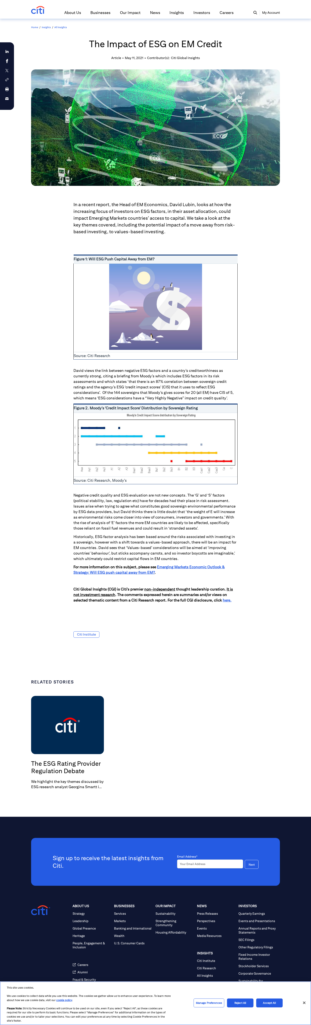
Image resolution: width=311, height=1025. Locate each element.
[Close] (304, 1002)
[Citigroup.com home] (40, 910)
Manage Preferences (209, 1002)
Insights (46, 27)
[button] (72, 14)
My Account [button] (271, 13)
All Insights (60, 27)
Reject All (240, 1002)
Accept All (269, 1002)
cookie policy (64, 1000)
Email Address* (187, 856)
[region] (155, 1003)
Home (34, 27)
